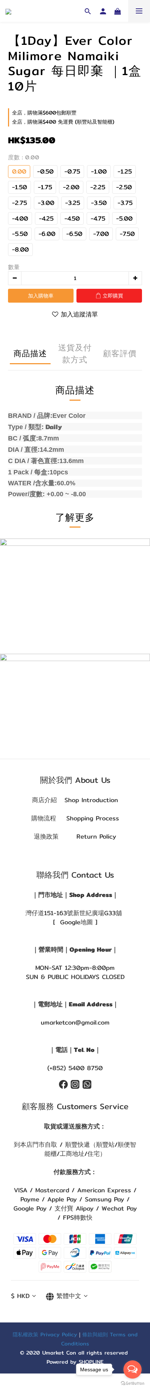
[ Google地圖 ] (75, 922)
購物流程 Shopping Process (75, 818)
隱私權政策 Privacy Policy (45, 1334)
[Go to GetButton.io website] (132, 1383)
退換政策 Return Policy (75, 836)
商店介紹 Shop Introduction (75, 800)
